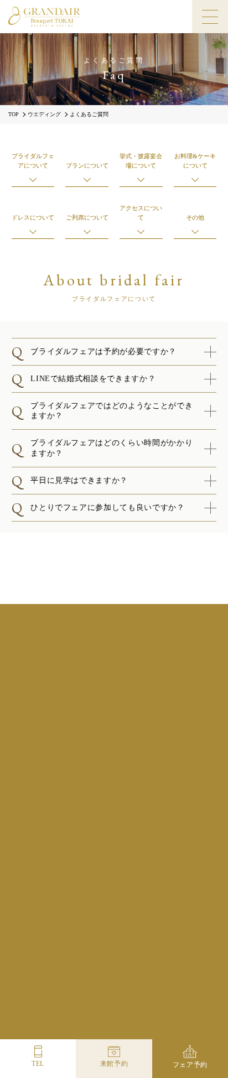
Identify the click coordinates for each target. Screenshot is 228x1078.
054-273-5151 (121, 764)
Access (66, 918)
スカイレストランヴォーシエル (43, 1025)
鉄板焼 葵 (114, 1025)
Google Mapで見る (114, 717)
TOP (13, 114)
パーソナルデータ (134, 961)
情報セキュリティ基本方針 (60, 961)
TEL (38, 1063)
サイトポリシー (149, 948)
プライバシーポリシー (84, 948)
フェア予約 (190, 1065)
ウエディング (44, 114)
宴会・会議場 (184, 1025)
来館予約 (114, 1063)
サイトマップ (188, 961)
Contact (175, 918)
